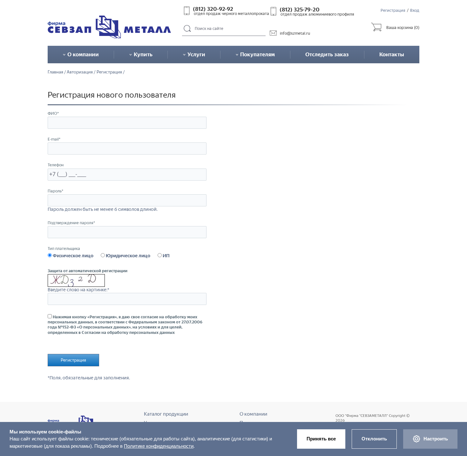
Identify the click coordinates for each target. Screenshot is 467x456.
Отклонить (374, 438)
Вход (414, 10)
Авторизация (80, 72)
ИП (166, 256)
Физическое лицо (72, 256)
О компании (253, 414)
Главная (55, 72)
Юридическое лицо (127, 256)
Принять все (321, 438)
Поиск (187, 29)
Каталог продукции (166, 414)
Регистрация (393, 10)
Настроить (435, 438)
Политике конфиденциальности (158, 446)
